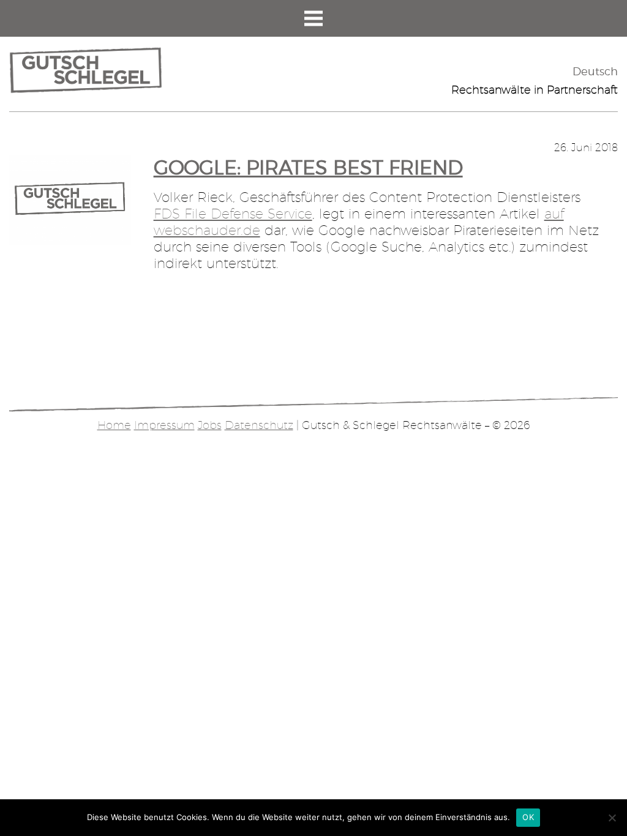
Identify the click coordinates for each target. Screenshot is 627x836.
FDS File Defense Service (233, 214)
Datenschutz (259, 425)
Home (114, 425)
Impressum (164, 425)
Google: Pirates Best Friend (308, 167)
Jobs (210, 425)
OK (528, 817)
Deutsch (595, 71)
